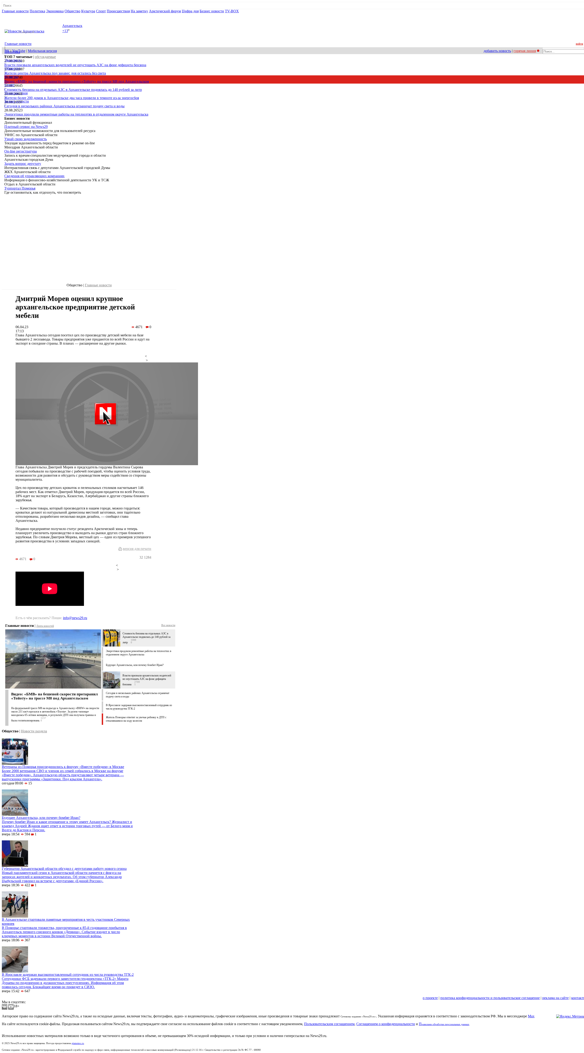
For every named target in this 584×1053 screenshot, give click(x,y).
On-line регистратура (20, 151)
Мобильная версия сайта (22, 998)
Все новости (168, 625)
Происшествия (118, 11)
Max (531, 1016)
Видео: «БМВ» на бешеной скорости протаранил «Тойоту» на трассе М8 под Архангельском (76, 81)
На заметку (139, 11)
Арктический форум (165, 11)
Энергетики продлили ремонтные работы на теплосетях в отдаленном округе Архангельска (76, 114)
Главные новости (15, 11)
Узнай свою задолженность (25, 139)
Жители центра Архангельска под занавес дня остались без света (55, 73)
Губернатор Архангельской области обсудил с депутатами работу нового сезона (64, 869)
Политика (37, 11)
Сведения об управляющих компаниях (34, 176)
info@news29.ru (75, 618)
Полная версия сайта (19, 15)
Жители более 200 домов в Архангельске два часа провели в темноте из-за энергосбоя (71, 98)
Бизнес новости (212, 11)
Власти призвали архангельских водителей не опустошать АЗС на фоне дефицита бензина (75, 65)
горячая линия (525, 51)
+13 (65, 31)
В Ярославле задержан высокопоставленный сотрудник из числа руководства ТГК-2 (68, 974)
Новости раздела (34, 731)
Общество (72, 11)
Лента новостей (45, 626)
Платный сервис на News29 (26, 127)
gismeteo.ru (78, 1043)
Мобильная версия (42, 51)
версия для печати (137, 549)
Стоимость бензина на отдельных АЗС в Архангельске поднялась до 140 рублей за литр (73, 90)
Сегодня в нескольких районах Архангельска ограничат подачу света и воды (64, 106)
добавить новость (497, 51)
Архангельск (72, 26)
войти (579, 43)
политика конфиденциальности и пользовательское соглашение (490, 998)
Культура (88, 11)
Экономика (55, 11)
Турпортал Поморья (19, 188)
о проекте (430, 998)
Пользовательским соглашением (329, 1024)
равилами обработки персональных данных (445, 1024)
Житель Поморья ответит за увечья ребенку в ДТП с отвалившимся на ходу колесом (136, 719)
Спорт (101, 11)
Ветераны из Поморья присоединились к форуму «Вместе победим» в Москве (63, 767)
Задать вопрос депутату (22, 164)
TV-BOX (232, 11)
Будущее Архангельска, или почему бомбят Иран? (135, 665)
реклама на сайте (555, 998)
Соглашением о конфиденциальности (385, 1024)
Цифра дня (190, 11)
